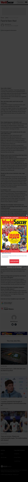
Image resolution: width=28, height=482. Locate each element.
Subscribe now (14, 261)
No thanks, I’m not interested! (14, 267)
